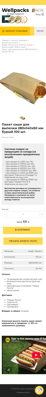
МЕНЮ (40, 31)
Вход (38, 14)
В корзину (22, 229)
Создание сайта (23, 392)
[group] (23, 83)
